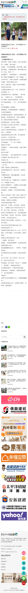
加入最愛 (15, 48)
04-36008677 (9, 549)
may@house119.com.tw (11, 551)
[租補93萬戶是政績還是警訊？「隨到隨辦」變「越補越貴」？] (4, 390)
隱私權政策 (4, 561)
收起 (23, 583)
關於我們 (3, 558)
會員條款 (3, 564)
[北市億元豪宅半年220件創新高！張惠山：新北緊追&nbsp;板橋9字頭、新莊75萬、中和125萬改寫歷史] (4, 364)
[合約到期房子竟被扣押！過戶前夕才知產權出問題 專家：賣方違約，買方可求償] (4, 372)
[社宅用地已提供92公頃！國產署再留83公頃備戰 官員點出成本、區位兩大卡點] (4, 348)
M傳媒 (6, 15)
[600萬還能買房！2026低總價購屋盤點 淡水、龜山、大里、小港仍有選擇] (4, 357)
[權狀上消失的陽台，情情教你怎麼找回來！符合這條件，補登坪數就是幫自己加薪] (4, 381)
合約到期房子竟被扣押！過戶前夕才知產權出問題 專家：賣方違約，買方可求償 (16, 372)
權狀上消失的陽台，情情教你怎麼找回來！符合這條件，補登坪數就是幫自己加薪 (16, 381)
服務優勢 (3, 567)
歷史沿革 (3, 569)
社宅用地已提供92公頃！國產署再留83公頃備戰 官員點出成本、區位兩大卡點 (16, 348)
